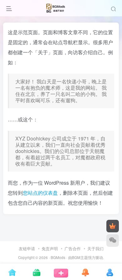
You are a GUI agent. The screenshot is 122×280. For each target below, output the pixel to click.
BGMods (58, 257)
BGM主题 (80, 257)
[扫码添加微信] (112, 240)
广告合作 (72, 248)
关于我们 (95, 248)
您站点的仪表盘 (40, 192)
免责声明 (50, 248)
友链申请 (27, 248)
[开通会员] (112, 226)
